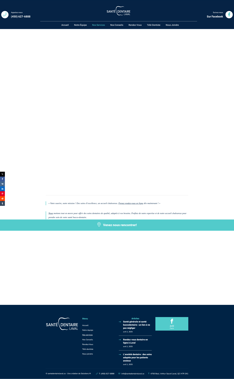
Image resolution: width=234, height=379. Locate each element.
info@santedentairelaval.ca (132, 373)
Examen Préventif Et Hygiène (72, 66)
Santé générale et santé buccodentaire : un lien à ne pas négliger (136, 325)
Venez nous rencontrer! (120, 225)
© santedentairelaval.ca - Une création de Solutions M (68, 373)
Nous (51, 213)
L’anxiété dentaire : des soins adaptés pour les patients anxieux (137, 357)
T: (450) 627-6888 (106, 373)
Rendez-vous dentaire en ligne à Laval (135, 341)
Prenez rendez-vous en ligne (130, 203)
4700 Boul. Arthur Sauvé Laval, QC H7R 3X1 (169, 373)
